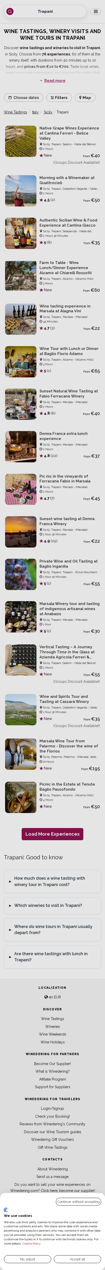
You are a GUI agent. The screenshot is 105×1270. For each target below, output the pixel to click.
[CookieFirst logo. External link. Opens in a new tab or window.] (6, 1210)
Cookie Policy (31, 1243)
